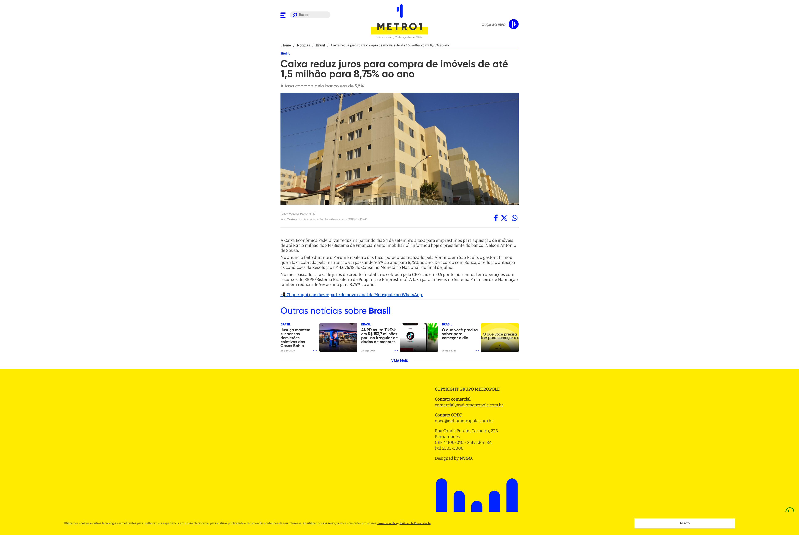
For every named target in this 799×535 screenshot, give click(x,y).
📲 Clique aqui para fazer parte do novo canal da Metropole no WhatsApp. (351, 294)
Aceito (685, 523)
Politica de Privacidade (415, 523)
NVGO (466, 458)
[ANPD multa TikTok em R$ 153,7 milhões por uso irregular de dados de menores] (419, 337)
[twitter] (504, 218)
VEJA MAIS (399, 361)
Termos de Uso (387, 523)
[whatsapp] (514, 218)
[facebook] (496, 218)
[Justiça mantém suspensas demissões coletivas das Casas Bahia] (338, 337)
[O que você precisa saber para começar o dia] (500, 337)
